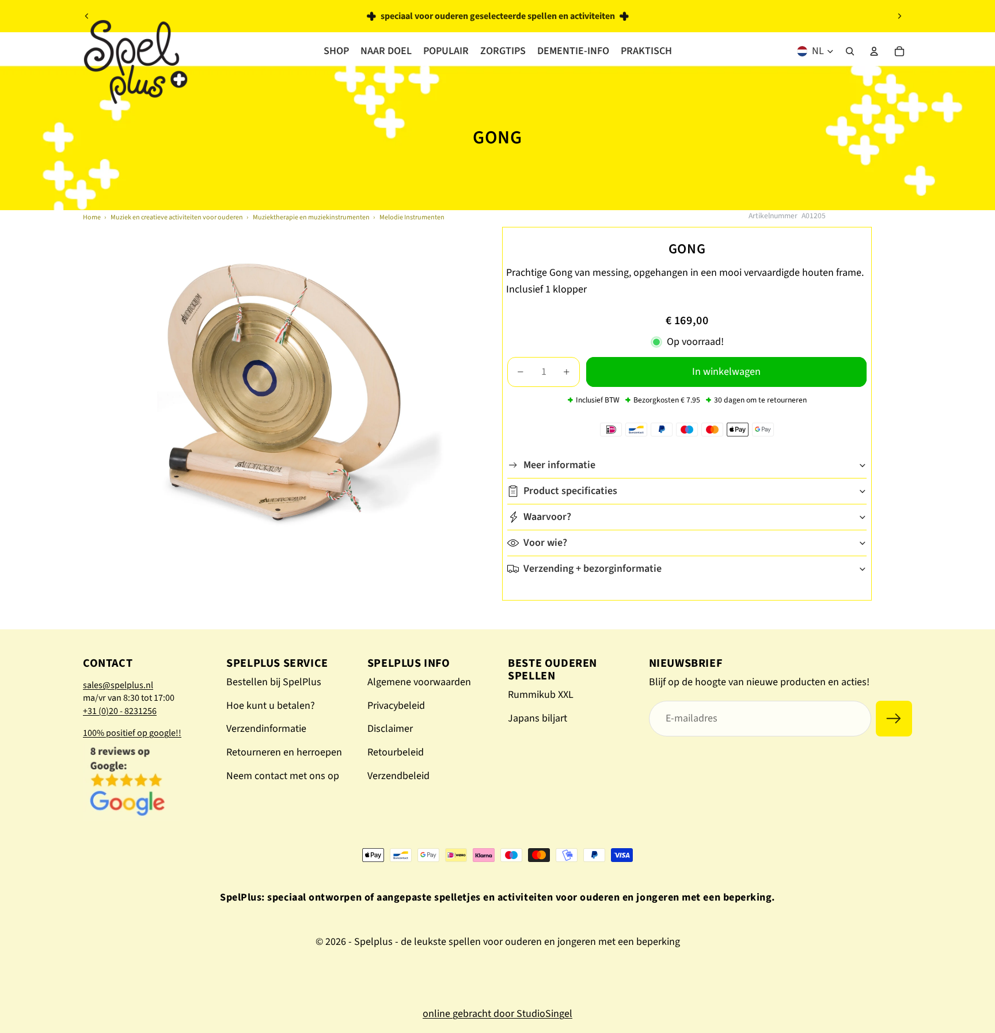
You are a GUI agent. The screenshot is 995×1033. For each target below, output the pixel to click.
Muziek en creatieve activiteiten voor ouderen (177, 217)
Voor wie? (545, 543)
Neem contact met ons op (282, 776)
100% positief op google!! (132, 733)
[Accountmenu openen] (874, 51)
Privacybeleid (396, 705)
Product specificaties (570, 491)
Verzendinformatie (266, 728)
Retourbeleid (395, 752)
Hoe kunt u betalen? (270, 705)
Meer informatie (559, 465)
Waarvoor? (547, 517)
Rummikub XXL (541, 695)
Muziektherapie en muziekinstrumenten (311, 217)
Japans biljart (537, 718)
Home (92, 217)
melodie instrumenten (412, 217)
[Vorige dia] (87, 16)
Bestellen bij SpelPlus (273, 682)
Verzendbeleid (398, 776)
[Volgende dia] (899, 16)
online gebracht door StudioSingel (497, 1014)
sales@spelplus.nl (118, 685)
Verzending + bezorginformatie (592, 568)
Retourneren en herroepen (284, 752)
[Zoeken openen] (850, 51)
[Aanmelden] (894, 719)
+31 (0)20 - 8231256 (120, 711)
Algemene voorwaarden (419, 682)
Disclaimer (390, 728)
